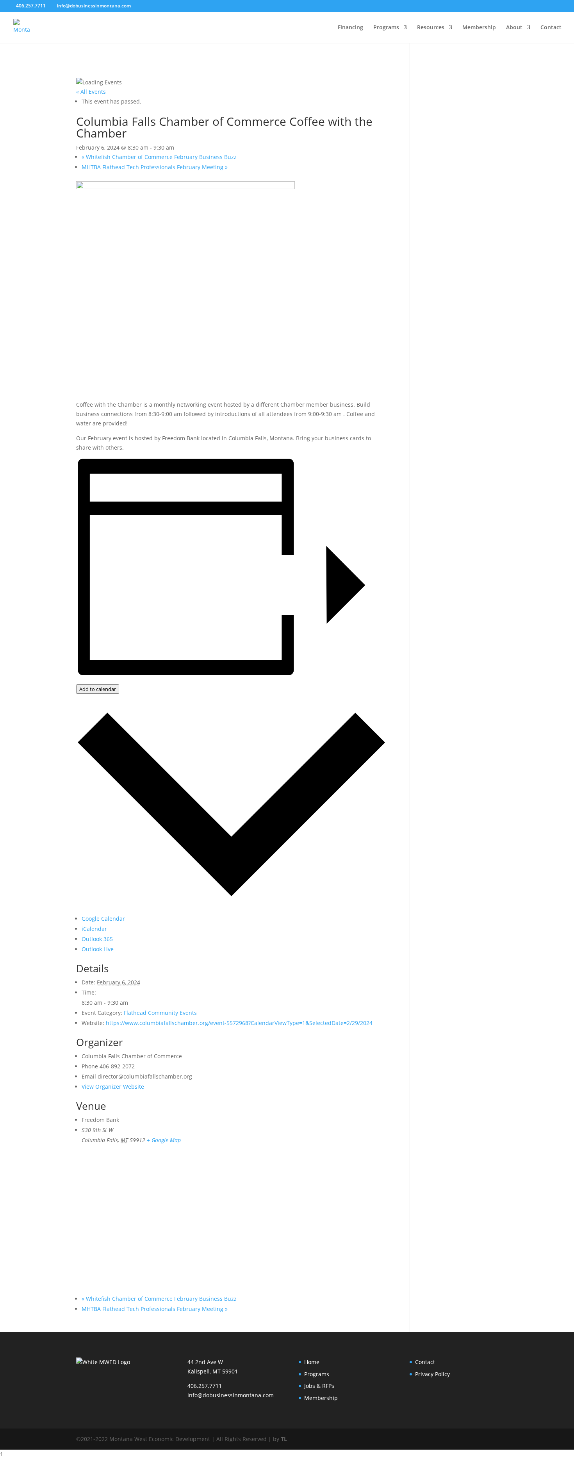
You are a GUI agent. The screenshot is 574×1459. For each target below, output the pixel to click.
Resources (430, 28)
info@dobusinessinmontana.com (230, 1395)
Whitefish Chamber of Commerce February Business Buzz (159, 157)
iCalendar (94, 928)
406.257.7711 (204, 1385)
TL (284, 1439)
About (514, 28)
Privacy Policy (432, 1374)
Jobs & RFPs (319, 1385)
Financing (350, 28)
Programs (386, 28)
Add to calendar (97, 689)
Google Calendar (103, 918)
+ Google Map (164, 1140)
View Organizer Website (113, 1086)
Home (311, 1362)
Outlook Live (98, 949)
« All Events (91, 91)
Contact (551, 28)
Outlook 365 (97, 939)
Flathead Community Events (160, 1012)
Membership (479, 28)
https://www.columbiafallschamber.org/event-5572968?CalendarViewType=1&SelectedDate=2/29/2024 (239, 1023)
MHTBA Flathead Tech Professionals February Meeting (155, 167)
